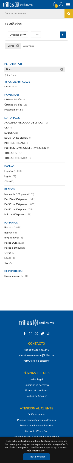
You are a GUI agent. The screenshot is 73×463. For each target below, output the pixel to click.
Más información (36, 450)
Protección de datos (36, 390)
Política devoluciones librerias (36, 425)
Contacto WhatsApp (36, 431)
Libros (11, 86)
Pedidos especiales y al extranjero (36, 420)
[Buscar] (68, 13)
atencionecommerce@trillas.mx (36, 355)
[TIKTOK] (48, 333)
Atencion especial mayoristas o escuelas (36, 436)
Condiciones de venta (36, 385)
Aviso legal (36, 379)
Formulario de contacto (37, 360)
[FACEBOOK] (24, 333)
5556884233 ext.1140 (36, 349)
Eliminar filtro (17, 45)
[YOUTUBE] (42, 333)
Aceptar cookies (37, 456)
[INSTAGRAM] (30, 333)
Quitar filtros (28, 46)
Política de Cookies (36, 396)
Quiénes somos (36, 414)
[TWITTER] (36, 333)
